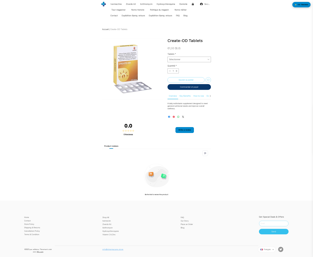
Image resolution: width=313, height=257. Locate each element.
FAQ (182, 217)
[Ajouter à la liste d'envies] (208, 80)
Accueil (105, 29)
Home (26, 217)
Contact (27, 221)
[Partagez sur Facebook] (169, 116)
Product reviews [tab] (111, 146)
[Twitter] (280, 249)
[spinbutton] (173, 71)
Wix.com (40, 252)
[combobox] (189, 59)
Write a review (184, 130)
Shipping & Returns (32, 228)
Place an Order (187, 224)
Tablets (172, 54)
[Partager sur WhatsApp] (178, 116)
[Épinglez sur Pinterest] (173, 116)
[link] (193, 4)
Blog (182, 228)
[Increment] (176, 71)
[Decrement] (169, 71)
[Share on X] (183, 116)
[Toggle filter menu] (205, 153)
